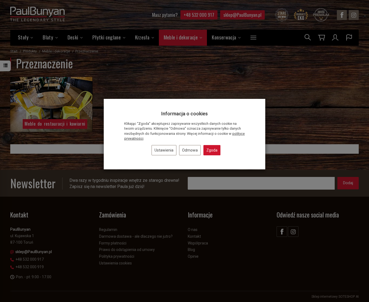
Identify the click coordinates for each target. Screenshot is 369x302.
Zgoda (211, 150)
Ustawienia (164, 150)
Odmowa (190, 150)
